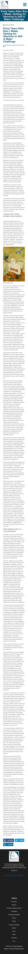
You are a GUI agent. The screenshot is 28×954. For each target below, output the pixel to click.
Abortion (13, 45)
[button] (8, 840)
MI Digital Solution (19, 948)
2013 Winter (8, 45)
